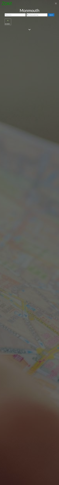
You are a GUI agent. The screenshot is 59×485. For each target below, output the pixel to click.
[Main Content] (29, 29)
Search (52, 15)
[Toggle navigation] (56, 3)
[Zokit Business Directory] (7, 3)
